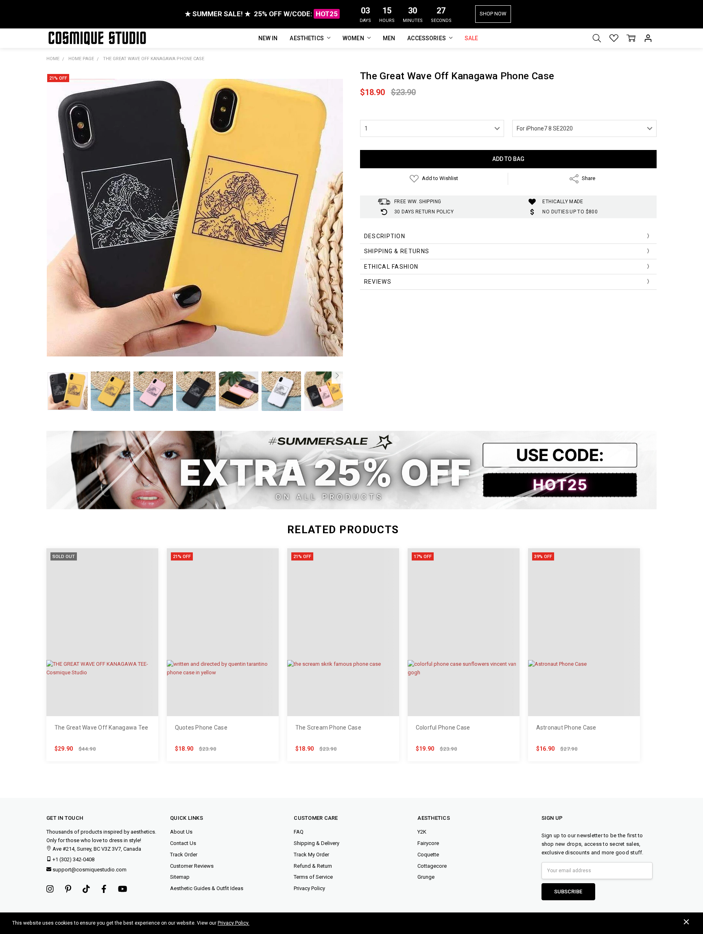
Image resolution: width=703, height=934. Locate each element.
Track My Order (311, 854)
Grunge (425, 877)
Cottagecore (432, 866)
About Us (181, 832)
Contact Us (183, 843)
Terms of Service (313, 877)
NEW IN (268, 38)
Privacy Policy (309, 888)
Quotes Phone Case (201, 727)
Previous (52, 375)
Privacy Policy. (233, 923)
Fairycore (428, 843)
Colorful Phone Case (443, 727)
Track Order (183, 854)
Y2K (421, 832)
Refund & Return (313, 866)
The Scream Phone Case (328, 727)
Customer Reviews (192, 866)
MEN (389, 38)
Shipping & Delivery (316, 843)
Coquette (428, 854)
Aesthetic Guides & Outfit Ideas (206, 888)
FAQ (298, 832)
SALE (471, 38)
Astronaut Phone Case (566, 727)
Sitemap (180, 877)
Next (337, 375)
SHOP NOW (493, 14)
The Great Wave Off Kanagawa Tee (101, 727)
